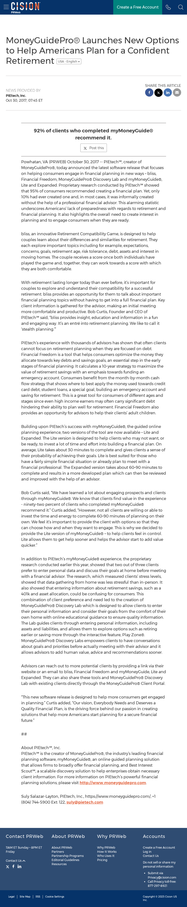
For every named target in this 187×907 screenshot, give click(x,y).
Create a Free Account (159, 847)
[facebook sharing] (149, 93)
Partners (58, 851)
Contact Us (14, 860)
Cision (169, 896)
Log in (147, 851)
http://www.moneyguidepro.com (113, 782)
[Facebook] (13, 866)
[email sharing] (177, 93)
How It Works (107, 851)
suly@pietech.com (84, 802)
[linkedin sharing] (168, 93)
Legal (11, 896)
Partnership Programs (68, 856)
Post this (96, 148)
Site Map (25, 896)
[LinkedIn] (19, 866)
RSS (38, 896)
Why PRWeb (106, 847)
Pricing (102, 860)
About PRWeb (62, 847)
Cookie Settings (54, 896)
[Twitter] (8, 866)
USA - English (68, 61)
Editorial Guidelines (65, 860)
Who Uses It (105, 856)
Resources (59, 864)
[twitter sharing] (158, 93)
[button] (181, 7)
